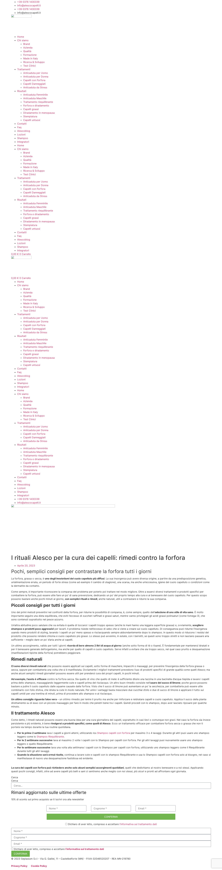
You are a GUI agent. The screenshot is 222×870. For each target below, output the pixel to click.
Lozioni (21, 134)
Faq (19, 127)
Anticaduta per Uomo (35, 72)
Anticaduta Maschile (34, 98)
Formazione (30, 54)
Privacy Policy (19, 865)
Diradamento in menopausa (39, 112)
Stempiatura (30, 116)
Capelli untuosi (31, 120)
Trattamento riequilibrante (38, 101)
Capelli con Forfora (34, 80)
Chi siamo (23, 40)
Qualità (27, 51)
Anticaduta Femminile (35, 94)
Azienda (27, 47)
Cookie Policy (39, 865)
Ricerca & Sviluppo (34, 62)
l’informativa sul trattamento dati (138, 824)
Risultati (21, 91)
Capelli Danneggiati (34, 83)
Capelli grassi (31, 109)
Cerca (14, 777)
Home (20, 36)
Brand (26, 43)
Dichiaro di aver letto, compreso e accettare (112, 824)
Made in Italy (30, 58)
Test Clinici (29, 65)
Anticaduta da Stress (35, 87)
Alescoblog (23, 130)
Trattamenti (23, 69)
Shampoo (22, 138)
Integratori (23, 141)
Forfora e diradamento (36, 105)
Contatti (22, 123)
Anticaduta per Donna (35, 76)
